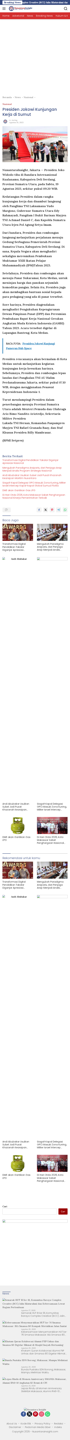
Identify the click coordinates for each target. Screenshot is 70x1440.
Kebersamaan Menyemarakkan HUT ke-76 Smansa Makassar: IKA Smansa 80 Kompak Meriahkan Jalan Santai (44, 1333)
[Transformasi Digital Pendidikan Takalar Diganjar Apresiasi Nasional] (17, 532)
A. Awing (13, 120)
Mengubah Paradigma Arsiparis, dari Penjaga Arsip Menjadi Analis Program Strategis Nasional (32, 469)
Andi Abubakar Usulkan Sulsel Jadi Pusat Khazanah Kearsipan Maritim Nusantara (31, 477)
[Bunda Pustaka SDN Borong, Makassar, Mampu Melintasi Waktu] (35, 1362)
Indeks (58, 1427)
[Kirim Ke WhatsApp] (65, 509)
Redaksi (58, 1423)
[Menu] (4, 8)
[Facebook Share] (39, 509)
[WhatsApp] (47, 1414)
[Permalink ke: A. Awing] (5, 121)
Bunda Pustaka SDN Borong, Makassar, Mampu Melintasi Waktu (43, 1371)
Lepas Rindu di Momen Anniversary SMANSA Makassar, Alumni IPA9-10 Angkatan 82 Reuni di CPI (41, 1390)
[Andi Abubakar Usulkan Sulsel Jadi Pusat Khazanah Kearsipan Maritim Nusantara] (17, 679)
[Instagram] (41, 1414)
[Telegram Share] (58, 509)
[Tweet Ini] (45, 509)
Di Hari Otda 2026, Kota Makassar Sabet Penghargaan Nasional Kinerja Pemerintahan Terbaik (33, 496)
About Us (12, 1423)
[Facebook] (23, 1414)
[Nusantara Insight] (20, 8)
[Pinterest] (35, 1414)
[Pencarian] (66, 8)
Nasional (7, 104)
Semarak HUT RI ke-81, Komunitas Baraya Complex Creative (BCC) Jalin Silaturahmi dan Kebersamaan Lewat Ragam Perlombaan (43, 1314)
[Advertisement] (35, 56)
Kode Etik (26, 1423)
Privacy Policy (42, 1423)
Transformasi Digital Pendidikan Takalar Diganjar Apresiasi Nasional (30, 462)
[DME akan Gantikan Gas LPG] (17, 825)
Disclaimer (15, 1427)
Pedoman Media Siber (38, 1427)
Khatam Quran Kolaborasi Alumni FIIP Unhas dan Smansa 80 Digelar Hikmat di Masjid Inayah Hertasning (43, 1352)
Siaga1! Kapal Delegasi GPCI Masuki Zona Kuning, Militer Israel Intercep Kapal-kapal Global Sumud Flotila (34, 484)
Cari (4, 1206)
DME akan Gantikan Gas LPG (18, 490)
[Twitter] (29, 1414)
